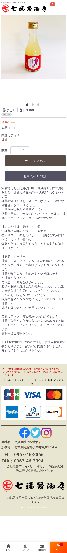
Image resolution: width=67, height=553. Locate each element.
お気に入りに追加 (35, 176)
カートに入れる (35, 161)
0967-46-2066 (29, 454)
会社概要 (13, 466)
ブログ (32, 497)
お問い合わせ (46, 470)
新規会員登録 (46, 497)
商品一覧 (22, 497)
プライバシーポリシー (34, 466)
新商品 (10, 497)
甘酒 (4, 139)
